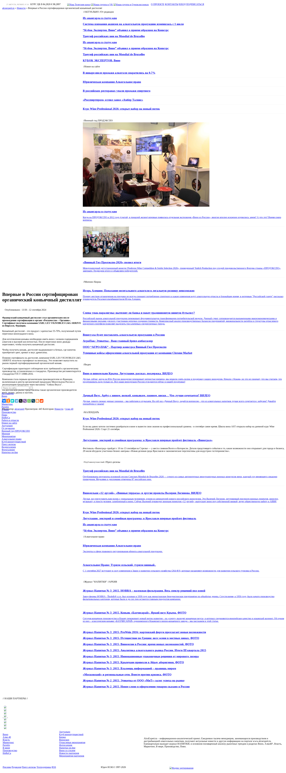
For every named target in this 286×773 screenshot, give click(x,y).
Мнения (6, 433)
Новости (59, 409)
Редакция (16, 767)
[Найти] (31, 388)
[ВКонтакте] (4, 401)
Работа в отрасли (10, 420)
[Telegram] (16, 401)
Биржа (62, 737)
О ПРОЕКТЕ (157, 4)
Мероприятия (8, 436)
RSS (54, 767)
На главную (8, 393)
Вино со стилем (67, 750)
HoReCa (6, 417)
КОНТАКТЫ (171, 4)
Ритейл (5, 407)
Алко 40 (6, 399)
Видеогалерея (9, 447)
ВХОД (182, 4)
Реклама (7, 767)
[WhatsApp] (29, 401)
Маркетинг (7, 404)
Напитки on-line (10, 452)
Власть (6, 740)
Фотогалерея (8, 449)
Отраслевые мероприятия (72, 742)
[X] (20, 401)
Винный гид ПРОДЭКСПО (16, 431)
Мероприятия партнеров (71, 756)
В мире (5, 409)
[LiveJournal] (33, 401)
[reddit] (41, 401)
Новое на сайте (9, 423)
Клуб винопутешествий (14, 441)
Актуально (7, 425)
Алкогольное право (11, 439)
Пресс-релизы (9, 444)
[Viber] (25, 401)
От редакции (8, 428)
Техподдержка (43, 767)
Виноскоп (64, 740)
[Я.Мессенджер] (12, 401)
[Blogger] (37, 401)
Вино (4, 396)
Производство (9, 412)
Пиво (4, 415)
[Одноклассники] (8, 401)
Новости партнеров (69, 753)
